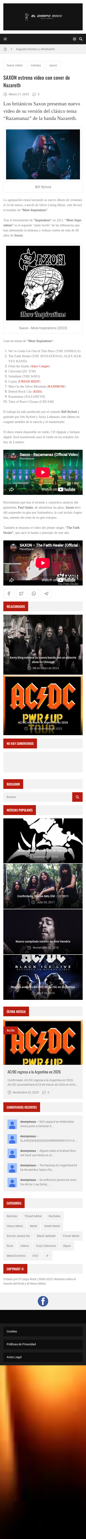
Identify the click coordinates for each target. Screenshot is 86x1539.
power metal (71, 1236)
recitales (54, 1216)
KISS (37, 391)
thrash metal (33, 1216)
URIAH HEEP (29, 381)
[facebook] (8, 593)
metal (33, 1226)
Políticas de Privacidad (21, 1344)
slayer (67, 1246)
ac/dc (11, 1030)
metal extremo (16, 1255)
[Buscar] (81, 39)
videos (24, 1246)
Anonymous (28, 1121)
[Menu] (5, 39)
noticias (36, 65)
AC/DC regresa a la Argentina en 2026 (34, 1071)
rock (10, 1246)
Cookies (12, 1331)
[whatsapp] (33, 593)
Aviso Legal (14, 1357)
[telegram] (46, 593)
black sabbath (46, 1236)
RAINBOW (56, 386)
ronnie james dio (18, 1236)
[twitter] (21, 593)
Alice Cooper (40, 366)
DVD (35, 1255)
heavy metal (14, 65)
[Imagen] (43, 1042)
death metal (52, 1226)
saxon (53, 65)
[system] (74, 39)
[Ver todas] (47, 1256)
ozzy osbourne (46, 1246)
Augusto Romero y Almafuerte (35, 49)
